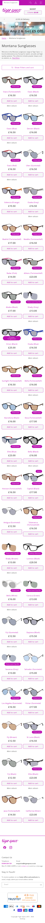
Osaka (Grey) (33, 202)
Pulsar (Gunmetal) (33, 703)
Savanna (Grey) (11, 669)
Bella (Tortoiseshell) (33, 381)
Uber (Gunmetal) (33, 165)
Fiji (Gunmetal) (12, 632)
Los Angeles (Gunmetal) (12, 703)
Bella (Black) (33, 452)
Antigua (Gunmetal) (12, 522)
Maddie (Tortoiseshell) (33, 239)
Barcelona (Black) (11, 418)
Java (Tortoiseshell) (12, 811)
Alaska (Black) (12, 307)
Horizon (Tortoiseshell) (12, 489)
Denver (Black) (33, 129)
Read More (16, 58)
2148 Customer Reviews (29, 900)
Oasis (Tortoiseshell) (12, 92)
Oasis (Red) (12, 165)
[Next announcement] (40, 19)
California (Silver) (33, 811)
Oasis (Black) (33, 92)
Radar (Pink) (12, 273)
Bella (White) (11, 596)
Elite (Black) (33, 774)
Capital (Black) (33, 489)
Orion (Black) (11, 344)
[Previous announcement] (4, 19)
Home (4, 38)
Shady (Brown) (12, 559)
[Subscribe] (40, 885)
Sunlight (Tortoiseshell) (12, 381)
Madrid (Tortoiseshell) (11, 239)
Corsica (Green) (33, 596)
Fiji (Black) (11, 774)
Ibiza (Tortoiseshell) (33, 418)
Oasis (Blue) (12, 129)
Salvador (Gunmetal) (33, 669)
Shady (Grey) (33, 307)
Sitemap (22, 919)
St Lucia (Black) (33, 737)
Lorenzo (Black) (33, 559)
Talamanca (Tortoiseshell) (33, 523)
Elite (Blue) (11, 452)
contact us (24, 866)
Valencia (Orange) (11, 202)
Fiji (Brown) (12, 737)
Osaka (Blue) (33, 344)
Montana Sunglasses (17, 38)
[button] (31, 3)
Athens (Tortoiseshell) (33, 273)
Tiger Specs (22, 916)
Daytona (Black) (33, 632)
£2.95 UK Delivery (22, 19)
